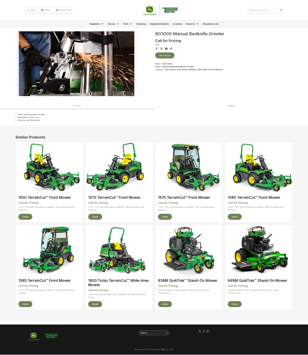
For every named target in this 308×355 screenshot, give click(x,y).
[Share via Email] (166, 48)
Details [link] (25, 217)
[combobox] (265, 10)
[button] (31, 10)
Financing (141, 24)
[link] (63, 10)
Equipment (95, 24)
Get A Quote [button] (164, 55)
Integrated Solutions (159, 24)
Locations (177, 24)
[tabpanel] (84, 64)
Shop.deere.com (210, 24)
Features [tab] (231, 106)
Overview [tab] (77, 106)
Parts (125, 24)
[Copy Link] (171, 48)
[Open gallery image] (76, 63)
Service (111, 24)
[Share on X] (161, 48)
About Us (190, 24)
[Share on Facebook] (156, 48)
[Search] (166, 332)
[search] (281, 10)
